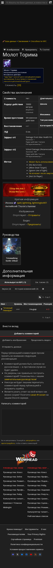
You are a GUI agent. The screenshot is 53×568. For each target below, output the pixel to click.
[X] (17, 554)
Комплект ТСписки (12, 503)
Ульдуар (33, 309)
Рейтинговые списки (38, 516)
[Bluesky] (22, 554)
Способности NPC (39, 41)
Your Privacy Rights (36, 534)
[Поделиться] (50, 2)
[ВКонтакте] (40, 554)
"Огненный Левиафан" (7, 309)
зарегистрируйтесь (8, 443)
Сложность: (11, 85)
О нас (43, 529)
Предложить (34, 224)
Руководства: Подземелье (39, 481)
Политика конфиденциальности (27, 544)
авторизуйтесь (31, 440)
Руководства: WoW (13, 468)
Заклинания (23, 41)
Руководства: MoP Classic (39, 468)
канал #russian (38, 394)
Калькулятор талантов (14, 498)
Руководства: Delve (12, 476)
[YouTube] (31, 554)
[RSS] (35, 554)
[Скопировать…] (40, 297)
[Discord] (13, 554)
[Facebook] (26, 554)
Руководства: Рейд (12, 494)
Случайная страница (21, 539)
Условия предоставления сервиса (26, 549)
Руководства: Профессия (14, 490)
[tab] (15, 282)
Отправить (34, 215)
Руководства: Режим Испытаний (39, 507)
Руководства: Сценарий (39, 503)
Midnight (7, 507)
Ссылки (45, 49)
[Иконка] (7, 63)
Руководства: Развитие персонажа (14, 481)
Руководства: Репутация (39, 494)
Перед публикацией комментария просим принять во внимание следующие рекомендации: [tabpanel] (24, 398)
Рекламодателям (16, 534)
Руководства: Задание (39, 490)
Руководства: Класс (13, 472)
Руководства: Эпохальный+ (14, 485)
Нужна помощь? (14, 529)
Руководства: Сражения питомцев (39, 498)
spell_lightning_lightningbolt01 (31, 202)
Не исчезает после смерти (41, 173)
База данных (10, 41)
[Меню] (2, 2)
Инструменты (31, 529)
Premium (38, 539)
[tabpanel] (26, 307)
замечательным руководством (20, 379)
